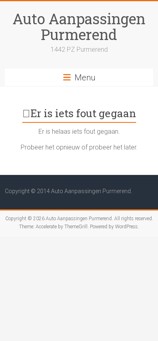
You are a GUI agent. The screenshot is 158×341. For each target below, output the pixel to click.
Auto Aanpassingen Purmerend (79, 26)
